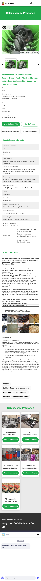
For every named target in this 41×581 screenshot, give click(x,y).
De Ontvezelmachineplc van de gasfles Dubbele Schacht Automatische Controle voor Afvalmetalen (30, 434)
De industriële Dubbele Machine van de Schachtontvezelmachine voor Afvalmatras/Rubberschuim (10, 434)
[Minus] (38, 534)
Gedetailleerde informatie (10, 131)
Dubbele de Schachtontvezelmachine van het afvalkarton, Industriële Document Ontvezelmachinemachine (30, 467)
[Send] (38, 578)
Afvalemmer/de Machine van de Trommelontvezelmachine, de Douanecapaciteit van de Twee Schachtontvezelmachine (10, 500)
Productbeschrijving (30, 131)
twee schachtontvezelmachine (14, 392)
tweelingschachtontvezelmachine (16, 396)
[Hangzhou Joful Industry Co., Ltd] (8, 3)
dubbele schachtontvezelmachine (16, 388)
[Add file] (2, 578)
